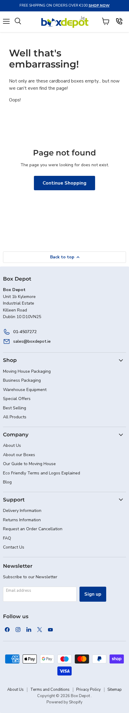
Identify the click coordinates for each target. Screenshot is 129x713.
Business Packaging (22, 380)
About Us (12, 445)
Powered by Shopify (64, 702)
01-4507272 (25, 332)
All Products (14, 417)
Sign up (92, 594)
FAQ (7, 538)
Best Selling (14, 408)
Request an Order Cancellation (32, 529)
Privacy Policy (88, 689)
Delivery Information (22, 510)
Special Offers (17, 399)
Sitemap (114, 689)
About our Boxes (19, 455)
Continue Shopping (64, 183)
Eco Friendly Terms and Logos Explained (41, 473)
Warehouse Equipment (24, 390)
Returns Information (22, 520)
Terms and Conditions (50, 689)
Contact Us (13, 547)
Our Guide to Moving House (29, 464)
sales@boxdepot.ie (32, 341)
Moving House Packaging (27, 371)
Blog (7, 482)
